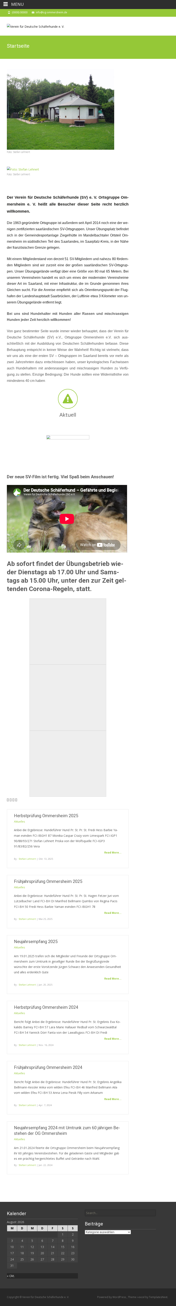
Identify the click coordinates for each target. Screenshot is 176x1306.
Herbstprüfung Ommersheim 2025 (46, 815)
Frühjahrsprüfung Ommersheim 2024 (48, 1067)
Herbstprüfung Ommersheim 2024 (46, 1007)
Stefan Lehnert (27, 858)
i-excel (141, 1297)
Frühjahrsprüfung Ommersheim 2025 (48, 881)
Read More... (112, 852)
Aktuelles (19, 821)
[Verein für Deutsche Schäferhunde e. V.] (32, 25)
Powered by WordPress (112, 1297)
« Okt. (11, 1276)
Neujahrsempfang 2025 (36, 941)
